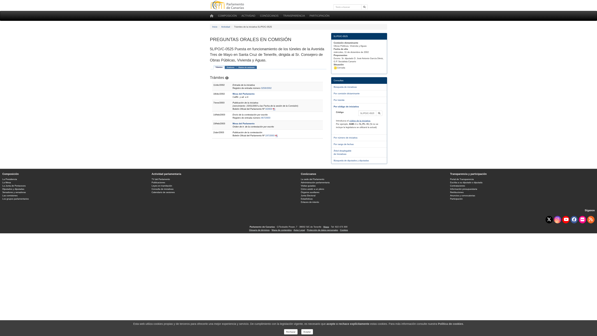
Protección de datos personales (322, 230)
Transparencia (294, 15)
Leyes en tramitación (162, 185)
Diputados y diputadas (13, 189)
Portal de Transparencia (462, 179)
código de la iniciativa (359, 120)
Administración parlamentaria (315, 182)
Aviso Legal (299, 230)
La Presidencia (9, 179)
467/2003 (265, 118)
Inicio (214, 27)
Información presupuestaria (463, 189)
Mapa (326, 227)
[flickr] (582, 219)
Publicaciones (158, 182)
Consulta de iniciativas (163, 189)
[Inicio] (212, 16)
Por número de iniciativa (345, 137)
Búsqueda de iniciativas (345, 87)
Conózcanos (269, 15)
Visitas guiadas (308, 185)
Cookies (344, 230)
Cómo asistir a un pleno (312, 189)
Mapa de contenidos (282, 230)
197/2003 (270, 135)
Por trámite (339, 100)
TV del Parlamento (161, 179)
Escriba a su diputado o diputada (466, 182)
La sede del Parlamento (312, 179)
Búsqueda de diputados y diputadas (351, 160)
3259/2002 (266, 88)
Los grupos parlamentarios (15, 199)
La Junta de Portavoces (14, 185)
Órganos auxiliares (310, 192)
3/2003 (268, 109)
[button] (379, 113)
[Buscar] (364, 7)
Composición (227, 15)
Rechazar (291, 332)
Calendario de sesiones (163, 192)
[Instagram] (557, 219)
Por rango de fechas (344, 144)
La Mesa (6, 182)
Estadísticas (307, 199)
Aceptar (307, 332)
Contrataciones (457, 185)
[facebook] (574, 219)
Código (340, 112)
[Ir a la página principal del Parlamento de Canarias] (228, 5)
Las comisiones (10, 195)
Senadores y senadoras (14, 192)
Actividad (248, 15)
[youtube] (565, 219)
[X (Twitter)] (549, 219)
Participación (319, 15)
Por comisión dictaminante (347, 93)
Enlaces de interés (310, 202)
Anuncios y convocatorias (462, 195)
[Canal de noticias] (591, 219)
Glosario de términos (259, 230)
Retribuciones (457, 192)
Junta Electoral (308, 195)
